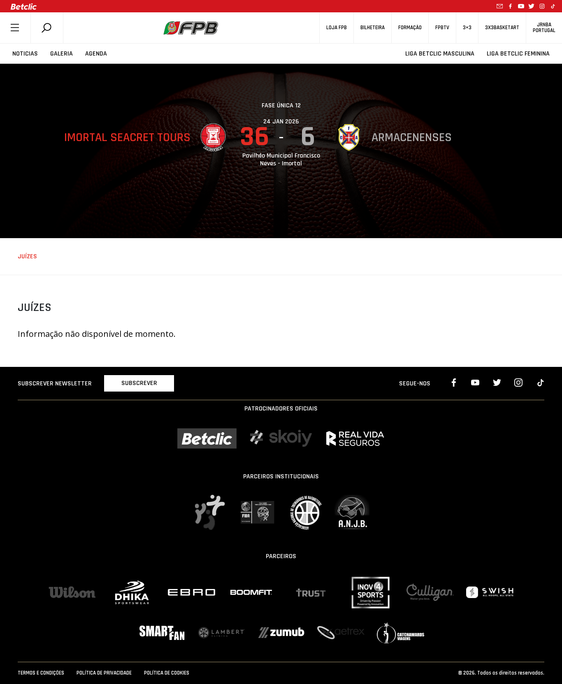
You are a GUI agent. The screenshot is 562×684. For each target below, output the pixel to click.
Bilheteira (372, 27)
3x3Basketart (502, 27)
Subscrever (139, 383)
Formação (410, 27)
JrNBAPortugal (544, 27)
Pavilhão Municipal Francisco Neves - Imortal (281, 159)
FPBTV (442, 27)
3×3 (467, 27)
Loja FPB (336, 27)
